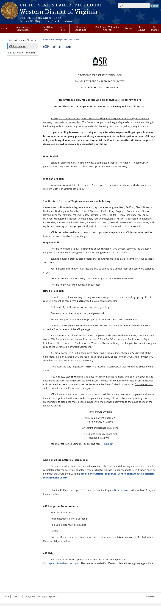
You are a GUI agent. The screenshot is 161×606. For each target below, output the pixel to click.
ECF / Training (140, 28)
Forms (128, 28)
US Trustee (155, 28)
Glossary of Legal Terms (47, 596)
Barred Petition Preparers (21, 52)
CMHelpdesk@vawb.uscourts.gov (61, 563)
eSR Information (17, 46)
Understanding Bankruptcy (23, 28)
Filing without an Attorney (22, 40)
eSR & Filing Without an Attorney (107, 28)
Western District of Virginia (58, 12)
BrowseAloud (151, 596)
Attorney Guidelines (80, 28)
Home (4, 28)
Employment (29, 596)
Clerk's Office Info (46, 28)
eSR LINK (108, 443)
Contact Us (16, 596)
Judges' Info (63, 28)
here (124, 252)
